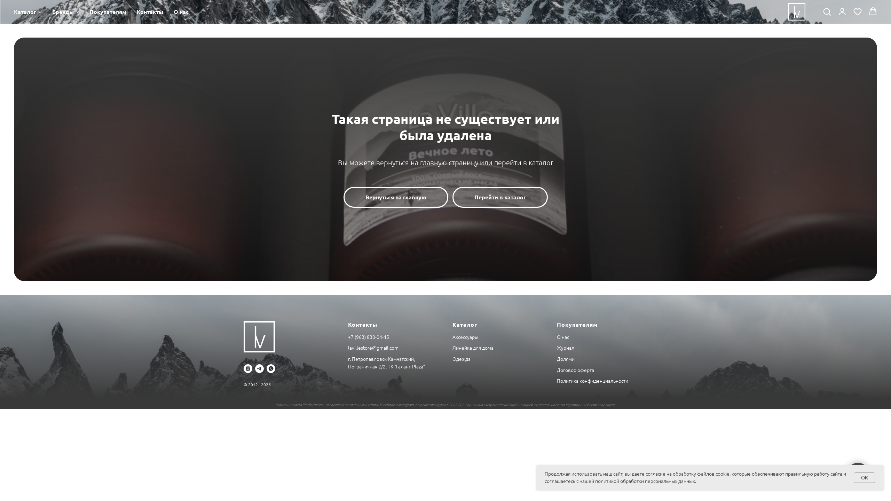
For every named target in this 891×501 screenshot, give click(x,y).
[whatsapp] (271, 368)
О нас (181, 12)
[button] (827, 11)
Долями (566, 359)
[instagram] (248, 368)
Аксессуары (465, 337)
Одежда (461, 359)
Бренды (63, 12)
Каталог (25, 12)
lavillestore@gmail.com (373, 348)
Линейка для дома (473, 348)
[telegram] (259, 368)
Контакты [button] (150, 12)
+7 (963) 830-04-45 (368, 337)
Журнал (565, 348)
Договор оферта (575, 370)
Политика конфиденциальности (592, 381)
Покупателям (107, 12)
